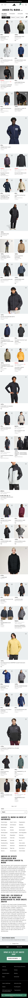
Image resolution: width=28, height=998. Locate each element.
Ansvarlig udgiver (5, 973)
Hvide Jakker (22, 843)
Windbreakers (4, 848)
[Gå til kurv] (25, 4)
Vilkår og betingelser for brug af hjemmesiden (7, 991)
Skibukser (12, 845)
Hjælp (3, 976)
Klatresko (21, 835)
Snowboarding (4, 843)
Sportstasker (4, 837)
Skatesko (21, 824)
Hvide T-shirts (13, 822)
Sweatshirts (3, 845)
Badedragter (4, 840)
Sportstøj (12, 840)
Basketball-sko (22, 845)
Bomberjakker (4, 832)
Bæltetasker (4, 827)
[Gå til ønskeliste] (5, 4)
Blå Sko (11, 827)
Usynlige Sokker (13, 832)
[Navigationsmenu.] (2, 4)
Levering (4, 966)
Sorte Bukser (13, 824)
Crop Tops (3, 830)
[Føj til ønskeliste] (12, 22)
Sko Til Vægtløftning (22, 840)
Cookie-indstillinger (6, 983)
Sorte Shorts (22, 848)
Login (7, 946)
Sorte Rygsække (22, 832)
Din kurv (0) (19, 946)
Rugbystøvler (22, 822)
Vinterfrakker (4, 822)
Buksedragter (4, 824)
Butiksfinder (16, 976)
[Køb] (14, 5)
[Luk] (3, 995)
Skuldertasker (13, 850)
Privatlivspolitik (17, 986)
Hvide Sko (12, 837)
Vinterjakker (22, 827)
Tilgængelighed (17, 990)
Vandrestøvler (22, 830)
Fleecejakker (22, 837)
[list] (14, 13)
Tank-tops (3, 835)
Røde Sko (12, 848)
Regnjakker (12, 835)
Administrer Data (17, 983)
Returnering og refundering (19, 966)
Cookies (3, 986)
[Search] (22, 4)
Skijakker (12, 843)
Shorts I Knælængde (4, 851)
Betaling (16, 973)
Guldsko (12, 830)
